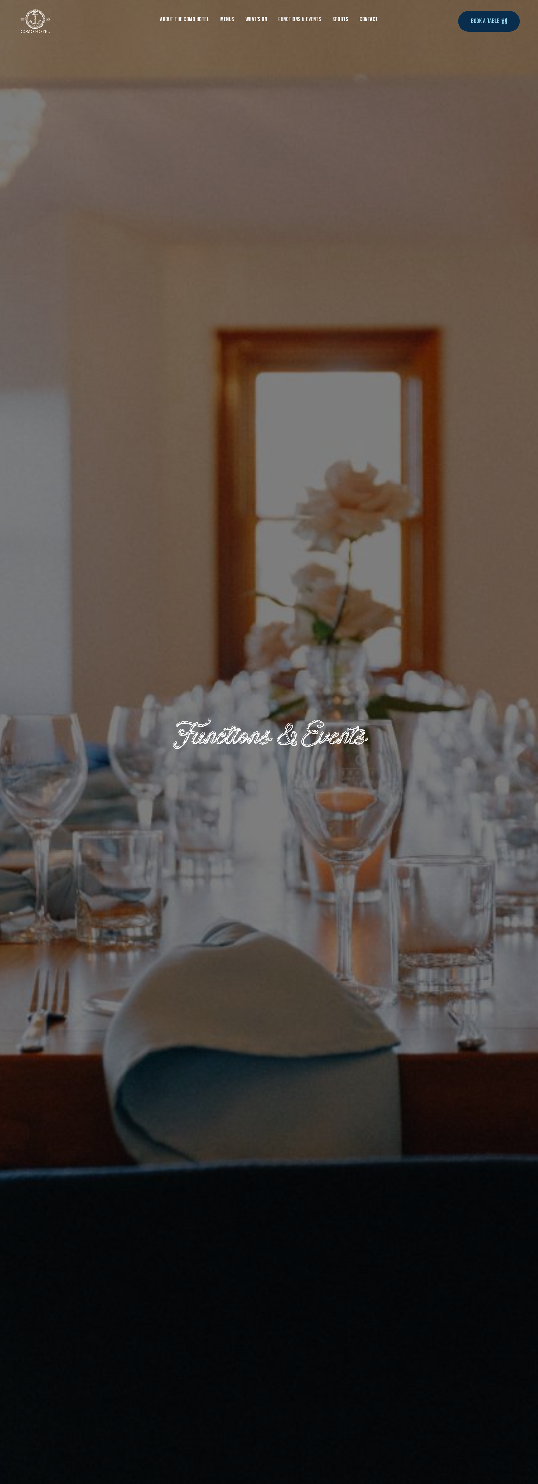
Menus (227, 19)
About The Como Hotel (184, 19)
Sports (340, 19)
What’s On (256, 19)
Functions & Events (299, 19)
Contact (369, 19)
